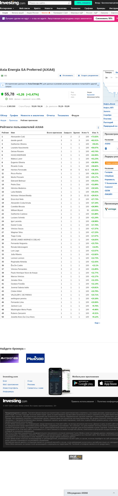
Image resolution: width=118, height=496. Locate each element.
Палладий (108, 122)
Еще (97, 323)
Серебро (107, 115)
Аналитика (62, 8)
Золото (107, 111)
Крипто (37, 8)
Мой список (24, 8)
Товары (108, 72)
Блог (5, 381)
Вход (97, 3)
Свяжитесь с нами (35, 388)
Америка (104, 13)
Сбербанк (109, 176)
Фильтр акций (18, 13)
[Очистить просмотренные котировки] (106, 148)
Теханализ (75, 8)
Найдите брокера (12, 348)
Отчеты (51, 115)
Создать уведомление (89, 75)
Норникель (110, 180)
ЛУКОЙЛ (108, 194)
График (14, 115)
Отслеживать (68, 75)
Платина (107, 119)
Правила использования (82, 401)
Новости (48, 8)
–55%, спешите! (83, 3)
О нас (30, 381)
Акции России (33, 13)
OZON (107, 191)
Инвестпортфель (10, 388)
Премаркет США (60, 13)
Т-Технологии (111, 183)
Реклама (31, 384)
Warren (45, 13)
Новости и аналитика (32, 115)
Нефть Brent (109, 104)
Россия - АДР (92, 13)
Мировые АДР (77, 13)
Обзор (3, 115)
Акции (5, 13)
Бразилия (90, 95)
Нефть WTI (108, 108)
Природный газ (110, 126)
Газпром (108, 172)
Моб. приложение (10, 384)
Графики (89, 8)
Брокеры (101, 8)
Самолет (109, 187)
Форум (3, 120)
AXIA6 (107, 144)
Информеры (8, 392)
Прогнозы (13, 120)
